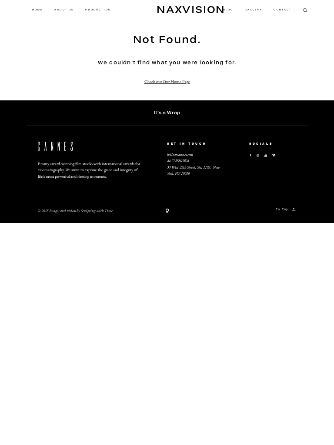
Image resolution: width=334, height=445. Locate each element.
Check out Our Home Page (167, 81)
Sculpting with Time (97, 210)
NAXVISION (167, 10)
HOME (37, 9)
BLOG (228, 9)
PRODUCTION (98, 9)
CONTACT (282, 9)
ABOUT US (63, 9)
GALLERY (253, 9)
